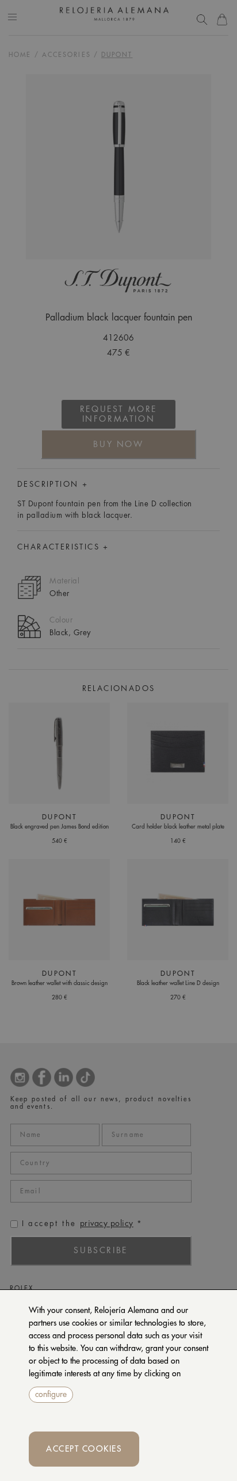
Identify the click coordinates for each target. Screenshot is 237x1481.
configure (51, 1394)
